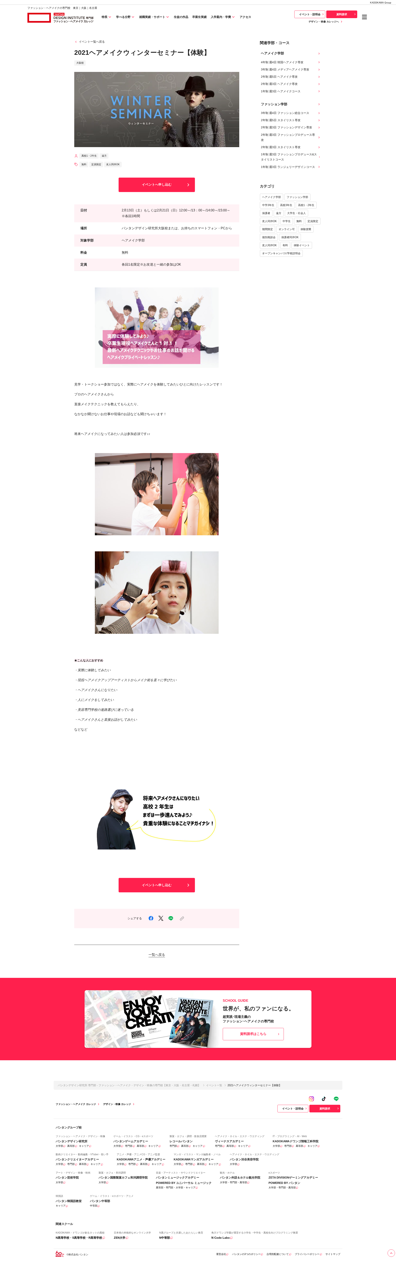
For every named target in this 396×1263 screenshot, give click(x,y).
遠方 (278, 213)
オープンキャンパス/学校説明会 (281, 253)
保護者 (266, 213)
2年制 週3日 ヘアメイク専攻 (279, 84)
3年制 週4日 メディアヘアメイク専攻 (285, 69)
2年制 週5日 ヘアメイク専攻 (279, 76)
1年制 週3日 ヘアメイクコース (281, 91)
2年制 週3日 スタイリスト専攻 (281, 147)
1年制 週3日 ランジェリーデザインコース (288, 167)
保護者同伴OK (290, 237)
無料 (299, 221)
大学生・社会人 (296, 213)
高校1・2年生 (306, 205)
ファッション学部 (297, 197)
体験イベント (302, 245)
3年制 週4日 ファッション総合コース (285, 113)
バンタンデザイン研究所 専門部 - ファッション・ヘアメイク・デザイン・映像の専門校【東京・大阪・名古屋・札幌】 (129, 1085)
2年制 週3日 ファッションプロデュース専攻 (288, 137)
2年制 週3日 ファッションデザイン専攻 (286, 127)
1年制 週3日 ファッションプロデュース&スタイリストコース (289, 157)
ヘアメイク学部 (271, 197)
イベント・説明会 (310, 14)
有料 (285, 245)
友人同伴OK (269, 221)
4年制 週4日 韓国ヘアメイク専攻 (282, 62)
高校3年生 (286, 205)
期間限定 (267, 229)
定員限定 (313, 221)
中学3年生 (268, 205)
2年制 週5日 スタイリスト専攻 (281, 120)
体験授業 (306, 229)
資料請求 (341, 14)
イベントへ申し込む (157, 184)
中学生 (287, 221)
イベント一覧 (214, 1085)
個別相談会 (269, 237)
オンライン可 (287, 229)
